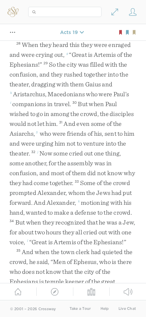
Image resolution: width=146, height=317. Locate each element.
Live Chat (127, 308)
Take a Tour (80, 308)
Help (105, 308)
